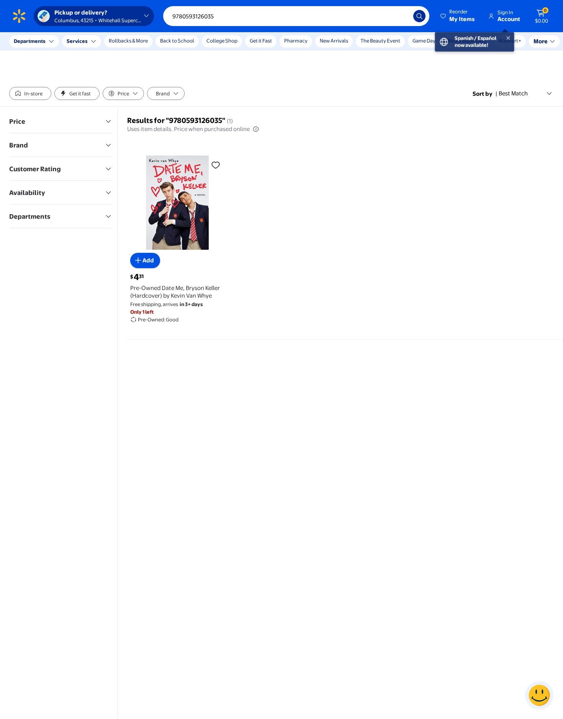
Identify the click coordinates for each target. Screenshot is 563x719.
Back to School (177, 41)
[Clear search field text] (402, 16)
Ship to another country (84, 45)
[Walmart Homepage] (19, 16)
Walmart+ (459, 41)
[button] (458, 16)
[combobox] (296, 16)
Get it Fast (261, 41)
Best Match (513, 93)
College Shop (221, 41)
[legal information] (256, 129)
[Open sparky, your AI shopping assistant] (539, 695)
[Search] (419, 16)
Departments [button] (29, 41)
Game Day (423, 41)
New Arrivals (334, 41)
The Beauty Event (380, 41)
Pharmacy (296, 41)
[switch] (30, 93)
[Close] (141, 41)
